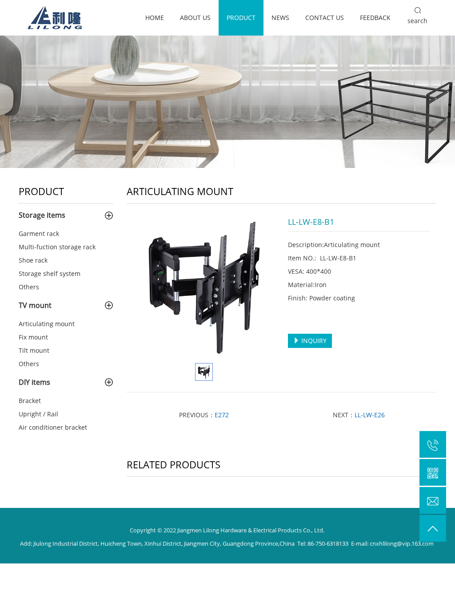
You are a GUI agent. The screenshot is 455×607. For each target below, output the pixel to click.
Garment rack (39, 233)
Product (241, 17)
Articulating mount (47, 323)
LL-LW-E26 (370, 415)
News (280, 17)
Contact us (324, 17)
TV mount (35, 305)
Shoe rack (33, 260)
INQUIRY (313, 340)
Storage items (42, 215)
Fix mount (33, 337)
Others (29, 287)
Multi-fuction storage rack (57, 247)
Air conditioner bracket (53, 427)
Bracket (30, 400)
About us (195, 17)
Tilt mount (34, 350)
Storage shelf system (49, 273)
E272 (222, 415)
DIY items (34, 382)
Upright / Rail (38, 414)
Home (154, 17)
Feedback (375, 17)
